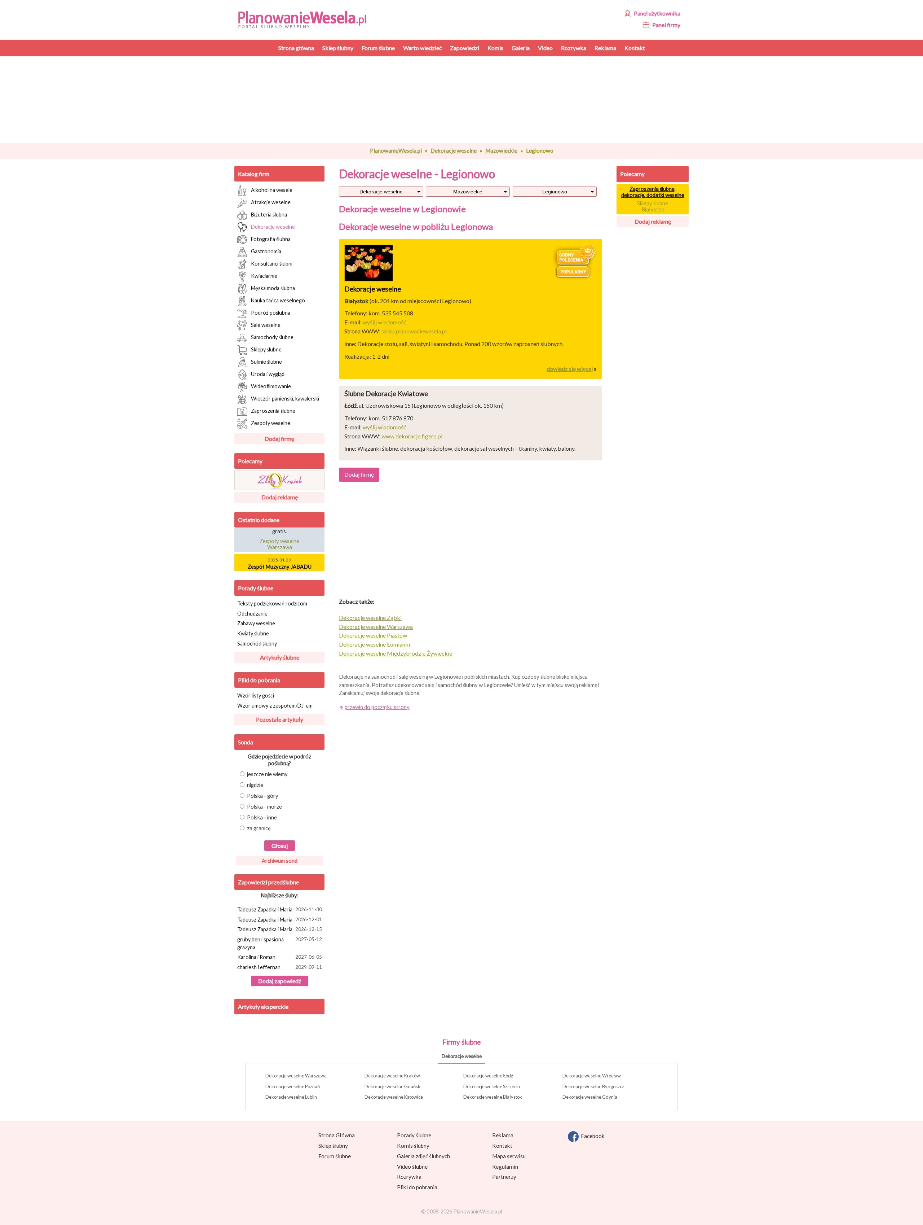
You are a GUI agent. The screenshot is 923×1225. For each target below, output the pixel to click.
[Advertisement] (470, 100)
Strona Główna (336, 1135)
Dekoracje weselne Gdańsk (392, 1086)
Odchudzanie (252, 614)
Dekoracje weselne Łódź (488, 1076)
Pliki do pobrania (259, 680)
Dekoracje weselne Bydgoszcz (593, 1086)
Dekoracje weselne (453, 150)
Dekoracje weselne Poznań (292, 1086)
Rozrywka (409, 1176)
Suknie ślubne (266, 361)
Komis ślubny (413, 1145)
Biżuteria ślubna (269, 214)
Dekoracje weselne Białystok (492, 1097)
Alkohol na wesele (271, 190)
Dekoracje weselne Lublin (291, 1097)
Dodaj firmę (279, 438)
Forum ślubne (334, 1156)
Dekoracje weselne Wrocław (591, 1076)
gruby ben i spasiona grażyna (279, 943)
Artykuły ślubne (279, 657)
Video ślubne (412, 1166)
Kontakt (502, 1145)
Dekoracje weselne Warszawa (376, 626)
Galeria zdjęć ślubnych (423, 1156)
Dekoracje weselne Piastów (373, 635)
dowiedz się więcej (570, 368)
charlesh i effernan (279, 967)
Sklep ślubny (333, 1145)
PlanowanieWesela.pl (396, 150)
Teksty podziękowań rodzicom (272, 603)
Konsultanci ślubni (271, 263)
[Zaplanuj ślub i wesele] (306, 19)
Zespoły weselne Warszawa (279, 539)
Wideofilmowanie (271, 386)
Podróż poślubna (270, 312)
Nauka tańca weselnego (278, 300)
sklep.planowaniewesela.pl (414, 331)
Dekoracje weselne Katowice (394, 1097)
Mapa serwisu (509, 1156)
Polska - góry (262, 796)
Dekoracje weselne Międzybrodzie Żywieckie (395, 653)
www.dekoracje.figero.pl (411, 436)
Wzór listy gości (255, 695)
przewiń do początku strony (377, 707)
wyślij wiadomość (384, 322)
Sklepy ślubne (266, 349)
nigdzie (255, 785)
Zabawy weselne (256, 623)
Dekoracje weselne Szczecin (491, 1086)
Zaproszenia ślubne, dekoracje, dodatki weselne (652, 192)
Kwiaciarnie (264, 275)
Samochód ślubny (257, 643)
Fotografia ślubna (271, 239)
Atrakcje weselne (271, 202)
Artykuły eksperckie (263, 1006)
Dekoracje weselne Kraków (392, 1076)
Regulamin (505, 1166)
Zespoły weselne (270, 423)
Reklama (502, 1135)
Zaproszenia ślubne (273, 410)
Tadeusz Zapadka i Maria (279, 909)
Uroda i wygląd (267, 374)
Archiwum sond (279, 861)
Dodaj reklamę (279, 497)
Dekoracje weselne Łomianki (374, 644)
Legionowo (554, 191)
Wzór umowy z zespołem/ (275, 706)
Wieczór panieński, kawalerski (285, 398)
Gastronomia (266, 251)
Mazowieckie (501, 150)
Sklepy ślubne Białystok (652, 206)
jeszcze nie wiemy (267, 774)
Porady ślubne (255, 588)
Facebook (592, 1136)
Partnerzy (504, 1176)
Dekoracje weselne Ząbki (370, 617)
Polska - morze (264, 807)
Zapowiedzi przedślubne (268, 882)
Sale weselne (266, 324)
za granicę (259, 828)
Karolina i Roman (279, 957)
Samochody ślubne (272, 337)
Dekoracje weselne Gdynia (589, 1097)
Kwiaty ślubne (253, 633)
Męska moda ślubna (273, 288)
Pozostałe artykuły (279, 719)
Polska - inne (262, 817)
